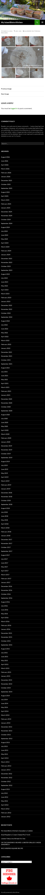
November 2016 (6, 590)
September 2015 (6, 645)
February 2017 (6, 578)
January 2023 (5, 301)
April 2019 (4, 477)
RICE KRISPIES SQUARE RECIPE (12, 848)
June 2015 (4, 656)
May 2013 (4, 754)
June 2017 (4, 563)
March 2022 (5, 340)
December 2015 (6, 633)
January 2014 (5, 723)
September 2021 (6, 364)
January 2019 (5, 489)
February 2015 (6, 672)
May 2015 (4, 660)
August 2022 (5, 321)
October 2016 (6, 594)
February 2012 (6, 813)
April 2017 (4, 571)
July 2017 (4, 559)
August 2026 (5, 157)
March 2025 (5, 200)
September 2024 (6, 223)
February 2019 (6, 485)
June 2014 (4, 703)
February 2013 (6, 766)
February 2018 (6, 532)
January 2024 (5, 255)
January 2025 (5, 208)
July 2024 (4, 231)
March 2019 (5, 481)
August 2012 (5, 789)
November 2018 (6, 496)
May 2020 (4, 426)
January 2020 (5, 442)
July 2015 (4, 653)
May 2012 (4, 801)
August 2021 (5, 368)
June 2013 (4, 750)
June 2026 (4, 161)
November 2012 (6, 777)
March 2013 (5, 762)
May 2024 (4, 239)
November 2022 (6, 309)
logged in (14, 108)
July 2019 (4, 465)
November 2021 (6, 356)
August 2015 (5, 649)
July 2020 (4, 418)
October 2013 (6, 735)
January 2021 (5, 395)
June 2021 (4, 375)
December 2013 (6, 727)
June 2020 (4, 422)
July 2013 (4, 746)
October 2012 (6, 781)
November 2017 (6, 543)
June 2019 (4, 469)
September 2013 (6, 738)
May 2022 (4, 333)
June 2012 (4, 797)
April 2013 (4, 758)
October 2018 (6, 500)
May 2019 (4, 473)
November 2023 (6, 262)
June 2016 (4, 610)
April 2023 (4, 290)
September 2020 (6, 411)
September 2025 (6, 188)
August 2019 (5, 461)
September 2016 (6, 598)
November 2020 (6, 403)
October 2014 (6, 688)
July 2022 (4, 325)
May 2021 (4, 379)
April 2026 (4, 165)
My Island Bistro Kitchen (12, 22)
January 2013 (5, 770)
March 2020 (5, 434)
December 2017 (6, 539)
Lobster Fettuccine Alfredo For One (13, 838)
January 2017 (5, 582)
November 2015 (6, 637)
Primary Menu (42, 22)
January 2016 (5, 629)
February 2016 (6, 625)
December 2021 (6, 352)
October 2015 (6, 641)
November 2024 (6, 215)
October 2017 (6, 547)
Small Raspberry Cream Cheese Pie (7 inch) (15, 835)
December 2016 (6, 586)
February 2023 (6, 297)
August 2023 (5, 274)
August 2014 (5, 696)
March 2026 (5, 169)
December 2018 (6, 493)
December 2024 (6, 212)
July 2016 (4, 606)
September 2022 (6, 317)
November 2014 (6, 684)
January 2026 (5, 176)
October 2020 (6, 407)
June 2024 (4, 235)
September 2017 (6, 551)
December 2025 (6, 180)
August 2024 (5, 227)
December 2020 (6, 399)
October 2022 (6, 313)
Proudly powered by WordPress (10, 892)
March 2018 (5, 528)
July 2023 (4, 278)
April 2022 (4, 336)
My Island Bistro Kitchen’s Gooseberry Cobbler (17, 831)
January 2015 (5, 676)
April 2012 (4, 805)
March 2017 (5, 575)
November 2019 (6, 450)
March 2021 (5, 387)
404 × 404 (18, 31)
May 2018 (4, 520)
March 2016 (5, 621)
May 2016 (4, 614)
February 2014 (6, 719)
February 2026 (6, 173)
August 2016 (5, 602)
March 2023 (5, 294)
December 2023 (6, 258)
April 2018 (4, 524)
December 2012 (6, 774)
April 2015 (4, 664)
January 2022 (5, 348)
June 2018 (4, 516)
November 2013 (6, 731)
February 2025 (6, 204)
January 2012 (5, 816)
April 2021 (4, 383)
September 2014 (6, 692)
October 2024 (6, 219)
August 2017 (5, 555)
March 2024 (5, 247)
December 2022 (6, 305)
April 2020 (4, 430)
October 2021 (6, 360)
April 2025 (4, 196)
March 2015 (5, 668)
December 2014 (6, 680)
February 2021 (6, 391)
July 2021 (4, 372)
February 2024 (6, 251)
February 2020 (6, 438)
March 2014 (5, 715)
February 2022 (6, 344)
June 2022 (4, 329)
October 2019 (6, 454)
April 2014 (4, 711)
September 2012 (6, 785)
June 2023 (4, 282)
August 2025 (5, 192)
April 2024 (4, 243)
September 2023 (6, 270)
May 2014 (4, 707)
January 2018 (5, 536)
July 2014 (4, 699)
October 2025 (6, 184)
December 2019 (6, 446)
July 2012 (4, 793)
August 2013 (5, 742)
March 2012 (5, 809)
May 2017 (4, 567)
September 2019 (6, 457)
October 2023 (6, 266)
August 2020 (5, 415)
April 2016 (4, 617)
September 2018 (6, 504)
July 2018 (4, 512)
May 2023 (4, 286)
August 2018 (5, 508)
